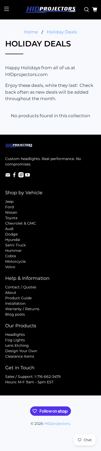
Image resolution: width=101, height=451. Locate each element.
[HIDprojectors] (50, 9)
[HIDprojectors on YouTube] (27, 176)
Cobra (10, 256)
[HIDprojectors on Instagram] (21, 176)
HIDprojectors (57, 423)
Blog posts (15, 314)
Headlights (15, 334)
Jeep (9, 201)
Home (31, 32)
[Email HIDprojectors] (7, 176)
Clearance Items (19, 356)
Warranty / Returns (22, 309)
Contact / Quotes (20, 287)
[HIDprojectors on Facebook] (14, 176)
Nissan (11, 212)
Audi (9, 228)
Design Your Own (21, 351)
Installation (15, 303)
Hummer (13, 250)
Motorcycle (15, 261)
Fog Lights (15, 340)
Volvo (10, 267)
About (10, 292)
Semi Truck (15, 245)
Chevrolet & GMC (20, 223)
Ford (9, 207)
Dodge (11, 234)
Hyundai (12, 239)
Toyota (11, 218)
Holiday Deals (62, 32)
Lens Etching (17, 345)
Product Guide (18, 298)
